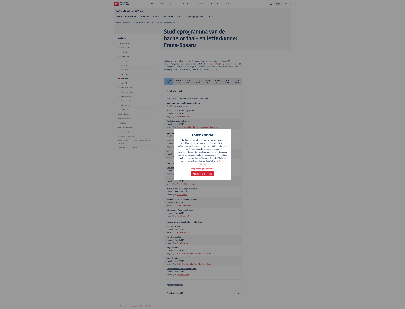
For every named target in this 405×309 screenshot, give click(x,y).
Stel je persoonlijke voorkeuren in (203, 168)
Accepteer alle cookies (202, 174)
